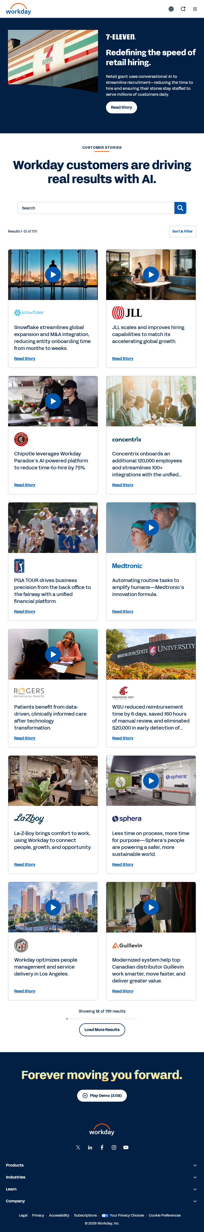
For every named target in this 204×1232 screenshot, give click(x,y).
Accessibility (59, 1215)
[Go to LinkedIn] (90, 1147)
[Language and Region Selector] (171, 9)
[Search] (183, 9)
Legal (23, 1215)
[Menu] (195, 9)
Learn (11, 1189)
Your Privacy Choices (127, 1215)
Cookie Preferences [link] (165, 1215)
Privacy (38, 1215)
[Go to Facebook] (102, 1147)
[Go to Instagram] (114, 1147)
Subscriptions (85, 1215)
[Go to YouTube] (126, 1147)
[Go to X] (78, 1147)
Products (15, 1165)
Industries (15, 1177)
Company (15, 1201)
